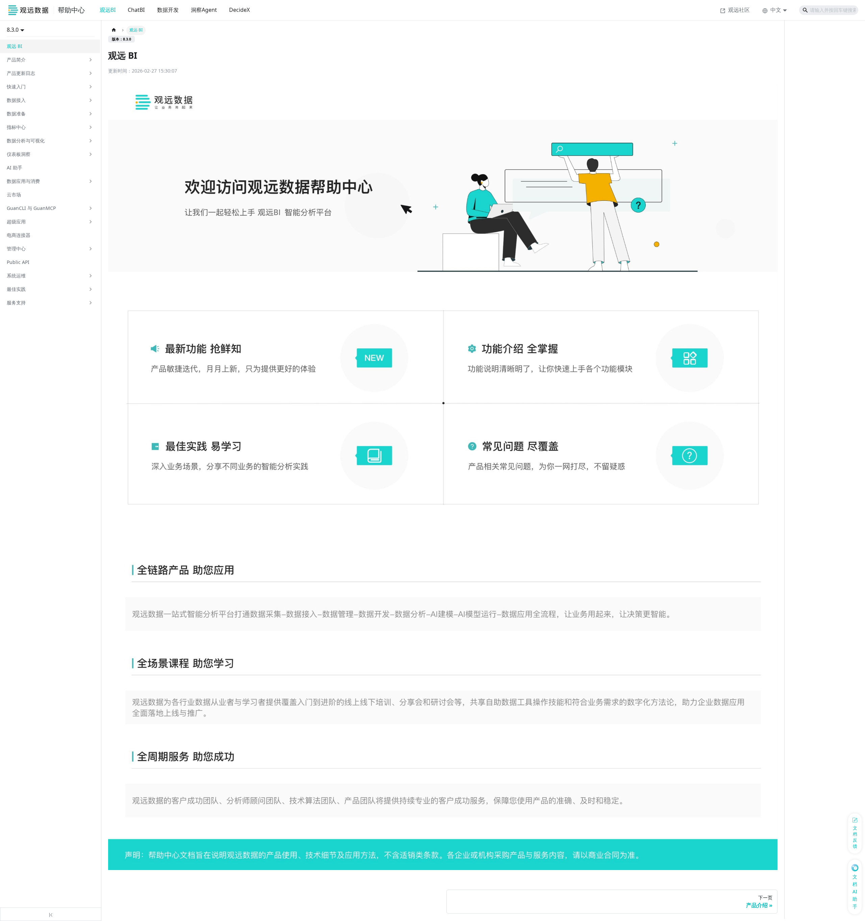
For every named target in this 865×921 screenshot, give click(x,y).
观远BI (108, 9)
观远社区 (739, 9)
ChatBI (136, 9)
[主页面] (113, 30)
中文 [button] (775, 9)
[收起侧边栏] (50, 914)
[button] (50, 59)
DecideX (239, 9)
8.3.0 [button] (13, 29)
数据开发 (168, 9)
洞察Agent (204, 9)
